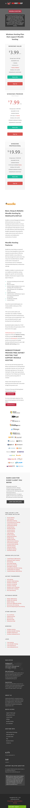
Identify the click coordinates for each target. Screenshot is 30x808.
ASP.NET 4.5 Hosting (12, 582)
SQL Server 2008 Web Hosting (14, 603)
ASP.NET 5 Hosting (11, 585)
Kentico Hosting (11, 531)
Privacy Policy (10, 801)
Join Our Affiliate (15, 501)
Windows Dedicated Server (13, 634)
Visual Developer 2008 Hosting (14, 571)
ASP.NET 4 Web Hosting (12, 581)
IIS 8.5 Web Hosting (11, 563)
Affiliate (8, 719)
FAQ (7, 738)
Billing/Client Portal (10, 715)
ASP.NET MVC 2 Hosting (12, 588)
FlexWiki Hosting (11, 528)
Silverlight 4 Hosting (12, 566)
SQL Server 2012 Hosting (13, 605)
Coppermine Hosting (12, 523)
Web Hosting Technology (11, 732)
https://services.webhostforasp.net (13, 675)
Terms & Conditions (18, 801)
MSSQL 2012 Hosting (12, 600)
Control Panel (9, 717)
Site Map (15, 802)
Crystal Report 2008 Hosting (13, 558)
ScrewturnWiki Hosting (12, 544)
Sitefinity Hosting (11, 545)
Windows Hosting (11, 629)
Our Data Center (9, 736)
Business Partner (10, 740)
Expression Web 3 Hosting (13, 560)
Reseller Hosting (9, 721)
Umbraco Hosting (11, 547)
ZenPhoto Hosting (11, 550)
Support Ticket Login (17, 688)
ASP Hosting (10, 579)
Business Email (10, 619)
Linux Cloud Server (11, 645)
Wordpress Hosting (11, 548)
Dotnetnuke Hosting (12, 525)
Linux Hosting (10, 642)
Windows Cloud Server (12, 632)
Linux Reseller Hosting (12, 644)
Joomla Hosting (11, 530)
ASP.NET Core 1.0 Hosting (13, 587)
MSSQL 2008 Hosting (12, 598)
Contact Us (8, 743)
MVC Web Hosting (11, 590)
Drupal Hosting (10, 527)
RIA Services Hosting (12, 564)
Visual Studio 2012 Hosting (13, 569)
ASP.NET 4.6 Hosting (12, 584)
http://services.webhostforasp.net (12, 772)
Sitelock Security (11, 616)
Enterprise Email (11, 621)
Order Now (10, 393)
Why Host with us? (10, 734)
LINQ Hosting (10, 533)
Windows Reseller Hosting (13, 631)
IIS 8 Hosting (10, 561)
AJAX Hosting (10, 519)
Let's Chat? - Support (14, 806)
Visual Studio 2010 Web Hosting (14, 568)
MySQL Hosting (10, 601)
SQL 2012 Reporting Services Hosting (16, 606)
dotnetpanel (14, 338)
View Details (11, 404)
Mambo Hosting (11, 534)
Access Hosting (10, 517)
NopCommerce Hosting (12, 541)
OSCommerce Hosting (12, 542)
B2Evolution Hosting (12, 520)
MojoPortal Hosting (11, 536)
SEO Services (10, 618)
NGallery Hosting (11, 539)
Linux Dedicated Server (12, 647)
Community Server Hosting (13, 522)
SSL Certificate (10, 614)
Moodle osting (10, 537)
